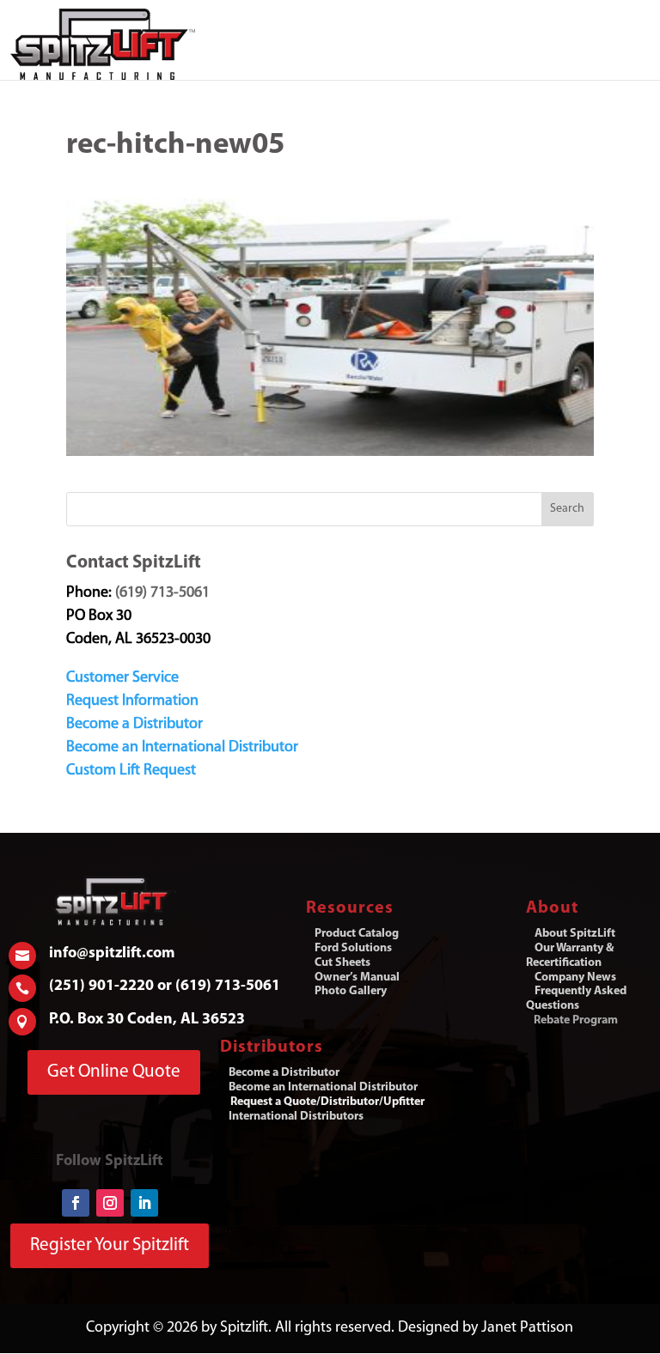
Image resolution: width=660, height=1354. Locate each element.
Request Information (132, 701)
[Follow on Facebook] (75, 1203)
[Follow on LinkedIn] (144, 1203)
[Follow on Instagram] (110, 1203)
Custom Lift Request (131, 771)
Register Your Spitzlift (109, 1245)
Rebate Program (576, 1020)
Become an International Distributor (182, 748)
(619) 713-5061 (162, 593)
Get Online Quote (113, 1072)
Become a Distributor (134, 724)
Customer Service (122, 678)
